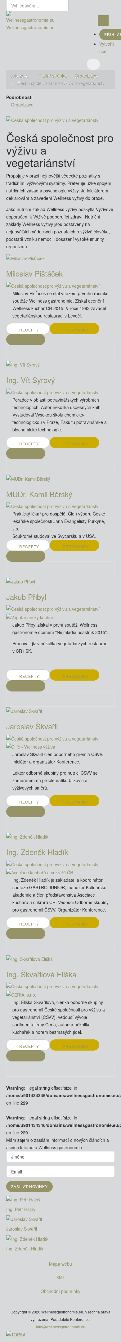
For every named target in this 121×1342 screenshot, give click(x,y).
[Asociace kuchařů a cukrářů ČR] (39, 872)
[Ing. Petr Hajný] (60, 1199)
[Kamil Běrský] (28, 478)
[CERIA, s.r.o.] (21, 994)
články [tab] (26, 340)
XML (60, 1277)
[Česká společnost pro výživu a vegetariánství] (53, 119)
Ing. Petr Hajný (20, 1209)
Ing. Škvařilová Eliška (41, 974)
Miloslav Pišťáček (34, 273)
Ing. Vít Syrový (30, 379)
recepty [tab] (29, 329)
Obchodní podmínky (60, 1291)
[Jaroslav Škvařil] (60, 1219)
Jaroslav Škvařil (32, 726)
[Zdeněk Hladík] (27, 836)
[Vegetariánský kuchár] (29, 616)
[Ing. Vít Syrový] (23, 364)
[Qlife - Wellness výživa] (30, 746)
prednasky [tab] (76, 329)
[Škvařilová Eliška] (29, 958)
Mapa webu (60, 1264)
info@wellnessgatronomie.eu (60, 1326)
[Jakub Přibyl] (20, 581)
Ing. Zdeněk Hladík (37, 851)
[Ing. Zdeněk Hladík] (60, 1239)
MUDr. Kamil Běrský (39, 494)
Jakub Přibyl (26, 596)
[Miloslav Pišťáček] (25, 257)
